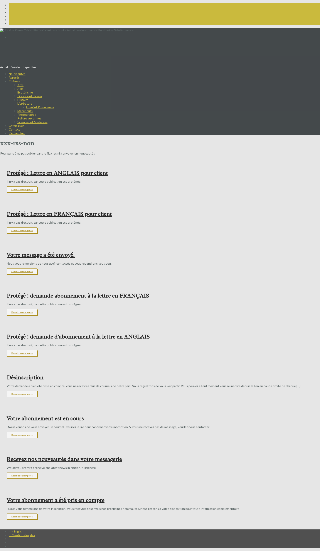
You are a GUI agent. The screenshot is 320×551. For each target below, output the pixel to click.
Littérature (24, 103)
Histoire (22, 100)
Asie (20, 88)
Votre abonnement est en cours (45, 418)
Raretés (14, 77)
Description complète (22, 189)
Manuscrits (25, 111)
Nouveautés (17, 74)
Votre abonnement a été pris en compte (55, 500)
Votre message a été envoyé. (41, 254)
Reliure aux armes (29, 118)
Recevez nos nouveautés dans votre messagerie (64, 459)
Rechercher (17, 133)
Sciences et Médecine (32, 122)
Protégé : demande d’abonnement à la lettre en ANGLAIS (78, 336)
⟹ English (16, 37)
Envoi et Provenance (40, 107)
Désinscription (25, 377)
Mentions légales (22, 535)
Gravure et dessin (29, 96)
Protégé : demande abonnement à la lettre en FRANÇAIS (78, 295)
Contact (14, 129)
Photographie (26, 114)
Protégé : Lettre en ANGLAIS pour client (57, 173)
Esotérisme (25, 92)
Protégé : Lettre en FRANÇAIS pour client (59, 214)
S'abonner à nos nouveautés (19, 44)
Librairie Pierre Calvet (31, 55)
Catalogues (16, 126)
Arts (20, 85)
